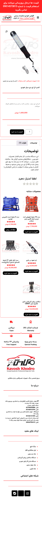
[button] (6, 31)
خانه (38, 81)
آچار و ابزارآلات (21, 81)
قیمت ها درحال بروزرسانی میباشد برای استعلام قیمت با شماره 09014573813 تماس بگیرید (21, 6)
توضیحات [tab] (33, 143)
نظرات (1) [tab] (22, 143)
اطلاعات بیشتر (10, 230)
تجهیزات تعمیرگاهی (31, 81)
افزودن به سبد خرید (17, 132)
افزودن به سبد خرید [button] (31, 232)
